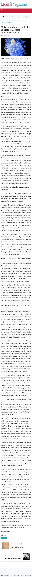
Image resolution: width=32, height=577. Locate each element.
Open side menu (6, 22)
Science (7, 532)
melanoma (4, 538)
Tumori (8, 17)
